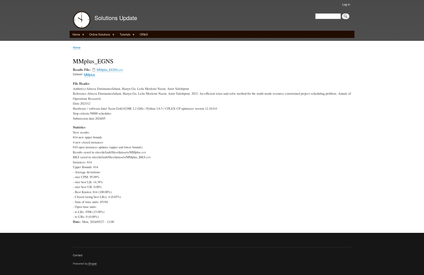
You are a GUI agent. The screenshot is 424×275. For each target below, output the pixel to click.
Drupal (92, 263)
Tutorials (124, 35)
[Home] (82, 20)
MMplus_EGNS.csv (110, 69)
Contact (77, 255)
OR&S (144, 34)
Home (75, 35)
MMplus (89, 74)
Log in (346, 4)
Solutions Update (116, 18)
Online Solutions (98, 35)
